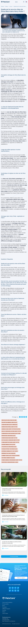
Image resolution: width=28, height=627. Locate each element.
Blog (16, 1)
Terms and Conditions (7, 602)
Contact (4, 610)
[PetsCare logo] (5, 1)
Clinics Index (5, 613)
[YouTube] (15, 588)
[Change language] (26, 1)
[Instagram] (13, 588)
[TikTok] (18, 588)
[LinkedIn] (15, 591)
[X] (13, 591)
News (6, 6)
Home (2, 6)
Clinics (3, 611)
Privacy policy (5, 604)
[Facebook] (10, 588)
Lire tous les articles (14, 556)
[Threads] (18, 591)
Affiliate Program (6, 608)
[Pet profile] (23, 1)
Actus (11, 6)
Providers (4, 607)
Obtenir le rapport (21, 577)
